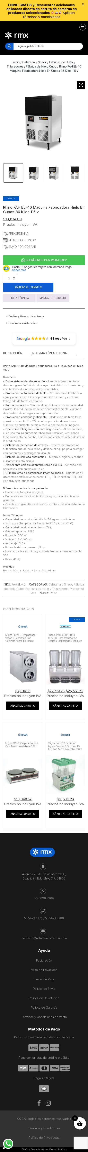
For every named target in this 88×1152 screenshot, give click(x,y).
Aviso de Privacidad (44, 970)
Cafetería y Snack (60, 584)
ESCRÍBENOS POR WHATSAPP (46, 260)
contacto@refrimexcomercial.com (44, 938)
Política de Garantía (44, 1007)
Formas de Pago (44, 979)
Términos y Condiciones (44, 1128)
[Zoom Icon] (81, 85)
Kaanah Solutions (58, 1149)
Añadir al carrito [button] (22, 705)
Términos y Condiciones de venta (44, 1017)
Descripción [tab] (13, 353)
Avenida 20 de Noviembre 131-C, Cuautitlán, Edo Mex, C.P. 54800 (44, 876)
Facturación (44, 960)
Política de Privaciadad (44, 1137)
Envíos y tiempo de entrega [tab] (26, 316)
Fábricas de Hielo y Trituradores (46, 588)
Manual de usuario (52, 298)
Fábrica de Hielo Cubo (41, 66)
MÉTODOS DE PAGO (22, 240)
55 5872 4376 (33, 918)
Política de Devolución (44, 998)
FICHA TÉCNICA (19, 298)
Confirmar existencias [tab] (22, 323)
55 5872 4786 (54, 918)
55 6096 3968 (44, 898)
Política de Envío (44, 988)
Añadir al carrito (28, 287)
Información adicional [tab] (50, 353)
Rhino (54, 593)
